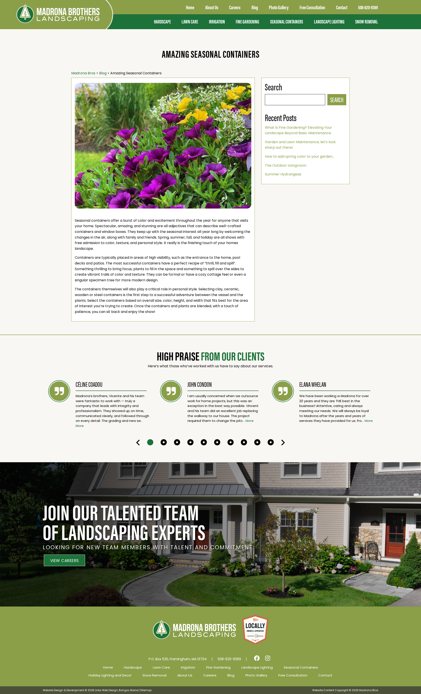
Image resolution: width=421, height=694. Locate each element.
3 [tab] (177, 442)
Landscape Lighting (329, 21)
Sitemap (146, 690)
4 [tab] (190, 442)
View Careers (64, 560)
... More (248, 420)
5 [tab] (204, 442)
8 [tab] (244, 442)
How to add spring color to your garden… (299, 156)
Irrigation (217, 21)
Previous (138, 442)
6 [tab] (217, 442)
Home (108, 667)
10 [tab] (271, 442)
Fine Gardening (247, 21)
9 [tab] (257, 442)
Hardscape (162, 21)
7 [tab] (230, 442)
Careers (209, 675)
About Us (184, 675)
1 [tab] (150, 442)
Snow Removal (366, 21)
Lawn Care (190, 21)
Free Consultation (292, 675)
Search (336, 99)
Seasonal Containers (286, 21)
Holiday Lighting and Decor (110, 675)
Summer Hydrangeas (283, 174)
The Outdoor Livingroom (285, 165)
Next (283, 442)
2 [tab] (163, 442)
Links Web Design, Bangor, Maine (117, 690)
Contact (325, 675)
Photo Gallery (256, 675)
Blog (230, 675)
